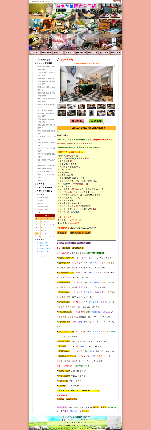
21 (50, 230)
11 (42, 227)
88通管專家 (62, 407)
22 (53, 230)
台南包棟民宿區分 (44, 187)
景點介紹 (117, 1)
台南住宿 (41, 200)
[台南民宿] (58, 52)
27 (39, 222)
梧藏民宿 (62, 232)
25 (42, 233)
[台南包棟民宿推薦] (69, 52)
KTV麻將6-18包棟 (45, 110)
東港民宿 (67, 428)
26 (36, 222)
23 (36, 233)
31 (50, 222)
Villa (68, 351)
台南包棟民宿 (78, 248)
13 (48, 227)
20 (48, 230)
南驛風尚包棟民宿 (45, 169)
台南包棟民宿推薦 (44, 63)
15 (53, 227)
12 (45, 227)
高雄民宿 (51, 428)
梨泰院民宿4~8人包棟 (46, 165)
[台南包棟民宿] (35, 52)
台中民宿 (59, 428)
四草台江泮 (42, 180)
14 (50, 227)
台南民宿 (60, 243)
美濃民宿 (75, 428)
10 (39, 227)
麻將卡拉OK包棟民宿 (46, 78)
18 (42, 230)
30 (48, 222)
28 (42, 222)
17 (39, 230)
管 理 (43, 257)
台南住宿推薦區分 (44, 191)
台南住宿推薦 (43, 209)
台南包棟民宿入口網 (80, 232)
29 (45, 222)
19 (45, 230)
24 (39, 233)
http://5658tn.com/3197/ (83, 227)
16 (36, 230)
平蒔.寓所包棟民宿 (45, 171)
